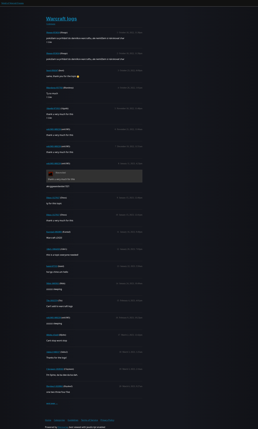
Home (48, 420)
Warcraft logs (61, 18)
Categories (59, 420)
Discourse (63, 427)
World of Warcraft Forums (12, 3)
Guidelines (73, 420)
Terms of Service (89, 420)
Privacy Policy (107, 420)
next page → (52, 403)
